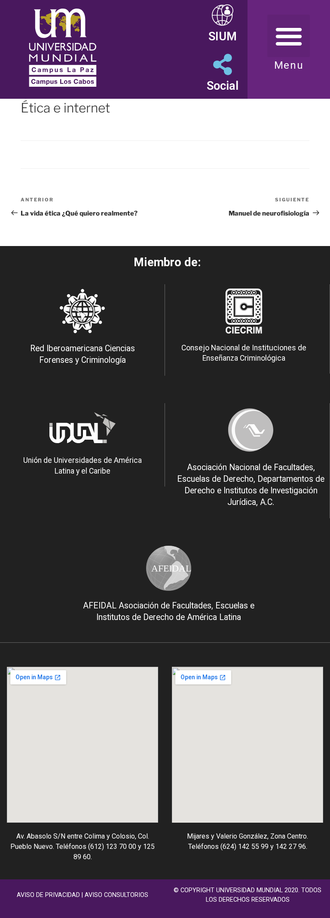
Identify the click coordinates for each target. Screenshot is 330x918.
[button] (288, 36)
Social (222, 86)
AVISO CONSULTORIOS (116, 895)
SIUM (222, 36)
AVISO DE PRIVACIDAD (48, 895)
